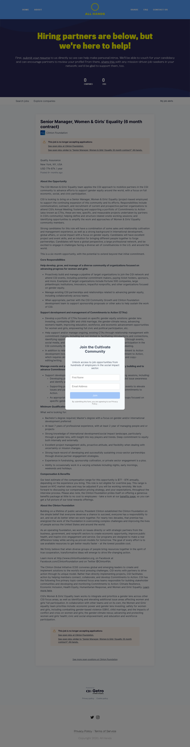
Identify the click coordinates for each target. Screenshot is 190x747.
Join (95, 395)
